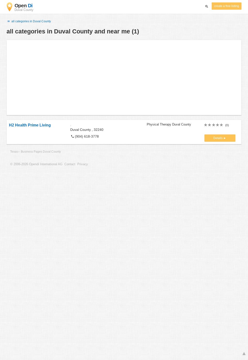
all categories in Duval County (31, 21)
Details (218, 138)
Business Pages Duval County (41, 151)
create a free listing (226, 6)
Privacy (82, 164)
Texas (14, 151)
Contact (69, 164)
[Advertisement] (124, 77)
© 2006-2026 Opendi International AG (36, 164)
